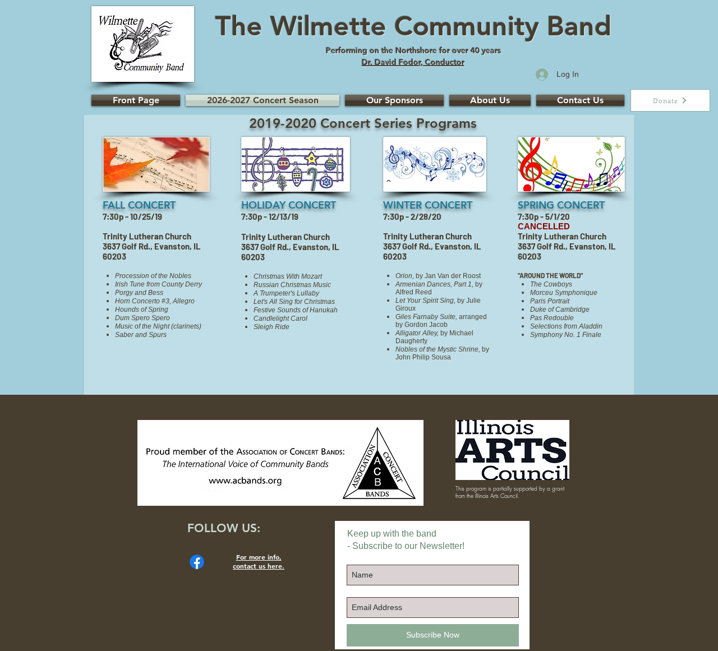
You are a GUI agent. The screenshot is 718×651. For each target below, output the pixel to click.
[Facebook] (196, 561)
